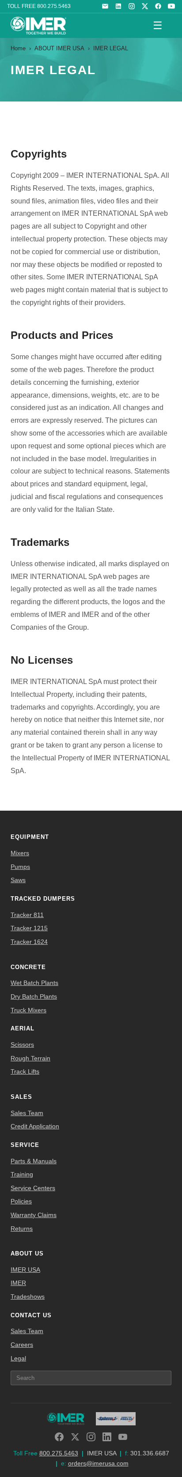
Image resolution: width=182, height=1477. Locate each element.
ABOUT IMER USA (59, 48)
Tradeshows (28, 1296)
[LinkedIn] (118, 6)
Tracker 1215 (29, 928)
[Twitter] (75, 1436)
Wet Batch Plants (34, 982)
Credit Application (35, 1126)
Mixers (20, 853)
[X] (144, 6)
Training (22, 1174)
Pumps (20, 866)
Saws (18, 879)
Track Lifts (25, 1071)
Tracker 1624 (29, 941)
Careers (22, 1344)
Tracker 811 (27, 914)
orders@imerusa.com (98, 1463)
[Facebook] (158, 6)
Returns (22, 1228)
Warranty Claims (34, 1214)
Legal (18, 1358)
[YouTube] (171, 6)
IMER (18, 1282)
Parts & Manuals (34, 1161)
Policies (21, 1201)
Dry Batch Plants (34, 996)
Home (18, 48)
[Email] (105, 6)
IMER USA (25, 1269)
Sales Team (27, 1112)
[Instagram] (131, 6)
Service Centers (33, 1187)
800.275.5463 (54, 6)
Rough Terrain (30, 1058)
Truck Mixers (28, 1010)
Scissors (22, 1044)
